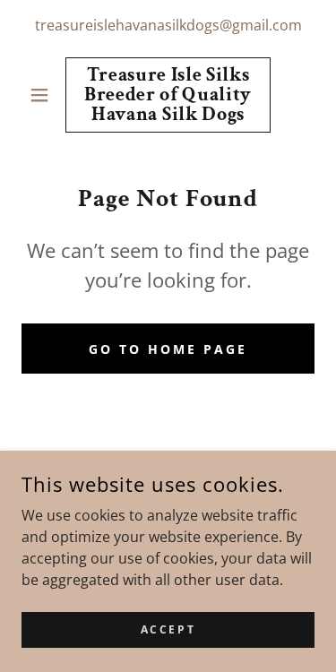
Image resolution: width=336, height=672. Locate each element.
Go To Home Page (168, 349)
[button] (43, 95)
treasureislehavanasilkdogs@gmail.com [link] (168, 25)
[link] (168, 95)
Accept (168, 629)
